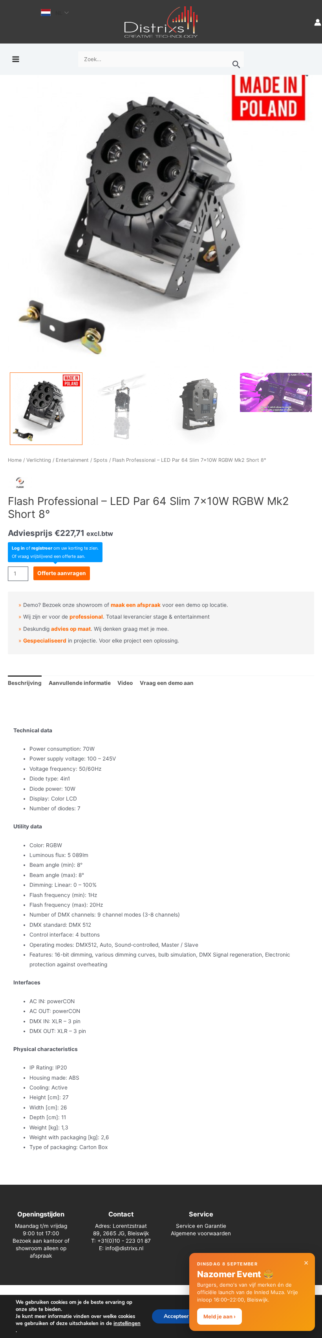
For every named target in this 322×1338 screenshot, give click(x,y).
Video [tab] (125, 683)
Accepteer (176, 1316)
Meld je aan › (219, 1316)
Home (15, 460)
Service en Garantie (201, 1226)
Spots (100, 460)
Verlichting (38, 460)
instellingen (127, 1323)
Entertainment (72, 460)
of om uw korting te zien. (55, 548)
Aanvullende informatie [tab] (80, 683)
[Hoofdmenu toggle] (15, 59)
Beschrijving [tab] (25, 683)
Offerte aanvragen (61, 573)
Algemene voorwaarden (201, 1233)
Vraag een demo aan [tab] (167, 683)
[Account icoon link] (317, 22)
